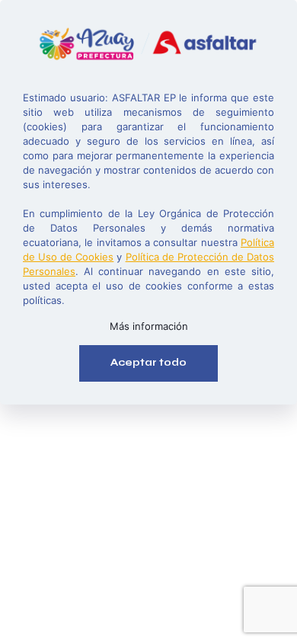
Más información (149, 326)
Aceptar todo (148, 363)
